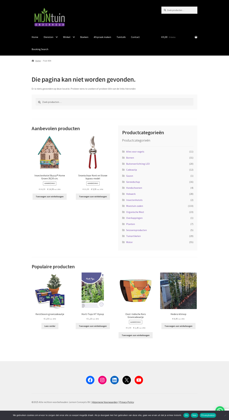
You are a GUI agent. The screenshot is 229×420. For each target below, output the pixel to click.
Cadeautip (131, 169)
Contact (135, 37)
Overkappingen (134, 217)
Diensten (48, 37)
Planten (130, 224)
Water (129, 242)
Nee (194, 415)
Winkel (66, 37)
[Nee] (225, 415)
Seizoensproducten (136, 230)
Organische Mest (135, 212)
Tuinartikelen (133, 236)
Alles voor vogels (135, 151)
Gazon (129, 175)
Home (35, 37)
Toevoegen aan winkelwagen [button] (50, 196)
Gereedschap (133, 181)
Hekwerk (131, 193)
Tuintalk (121, 37)
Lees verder (49, 326)
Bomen (130, 157)
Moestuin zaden (134, 205)
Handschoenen (134, 187)
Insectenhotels (134, 199)
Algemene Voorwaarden (105, 402)
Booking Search (40, 49)
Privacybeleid (208, 415)
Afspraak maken (102, 37)
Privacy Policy (126, 402)
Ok (186, 415)
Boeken (84, 37)
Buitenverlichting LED (138, 163)
